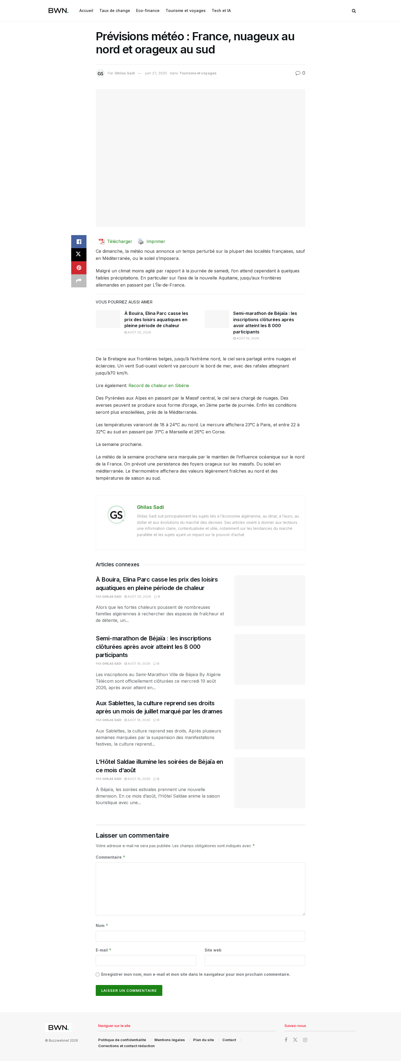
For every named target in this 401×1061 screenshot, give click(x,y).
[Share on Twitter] (78, 254)
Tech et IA (221, 10)
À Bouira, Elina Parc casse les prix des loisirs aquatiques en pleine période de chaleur (156, 319)
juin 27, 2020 (156, 73)
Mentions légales (169, 1040)
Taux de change (114, 10)
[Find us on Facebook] (286, 1040)
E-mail (104, 950)
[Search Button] (354, 10)
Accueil (86, 10)
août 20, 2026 (139, 332)
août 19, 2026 (247, 338)
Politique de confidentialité (122, 1040)
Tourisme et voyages (186, 10)
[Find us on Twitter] (295, 1040)
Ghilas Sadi (125, 73)
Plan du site (203, 1040)
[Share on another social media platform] (78, 280)
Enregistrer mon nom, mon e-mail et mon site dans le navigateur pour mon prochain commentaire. (195, 974)
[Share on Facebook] (78, 241)
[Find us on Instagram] (305, 1040)
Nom (102, 925)
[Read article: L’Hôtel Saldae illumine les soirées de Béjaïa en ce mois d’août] (269, 783)
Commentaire (110, 857)
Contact (229, 1040)
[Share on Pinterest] (78, 267)
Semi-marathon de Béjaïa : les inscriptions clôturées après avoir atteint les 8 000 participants (153, 647)
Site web (213, 950)
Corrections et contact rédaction (126, 1046)
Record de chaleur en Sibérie (158, 385)
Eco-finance (148, 10)
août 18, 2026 (138, 720)
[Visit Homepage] (58, 10)
